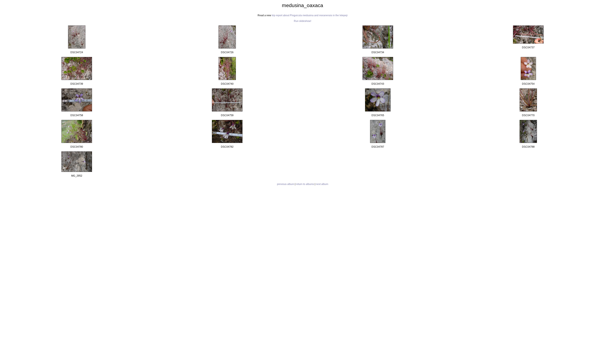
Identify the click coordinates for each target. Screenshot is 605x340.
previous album (285, 184)
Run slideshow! (302, 21)
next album (322, 184)
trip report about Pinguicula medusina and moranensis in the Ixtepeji (310, 15)
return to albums (305, 184)
